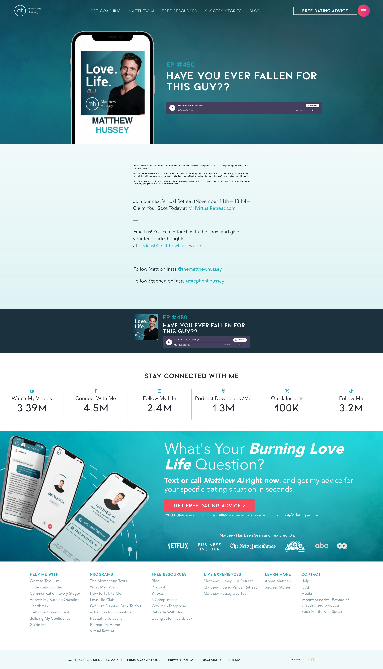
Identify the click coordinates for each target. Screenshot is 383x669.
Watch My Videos (32, 398)
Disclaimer (211, 659)
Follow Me (351, 398)
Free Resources (179, 10)
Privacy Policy (181, 659)
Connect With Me (95, 398)
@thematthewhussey (200, 269)
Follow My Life (159, 398)
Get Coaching (105, 10)
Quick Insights (287, 398)
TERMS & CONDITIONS (142, 659)
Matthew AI (141, 10)
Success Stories (223, 10)
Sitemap (235, 659)
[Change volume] (192, 110)
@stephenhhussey (205, 281)
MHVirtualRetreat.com (212, 208)
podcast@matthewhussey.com (170, 246)
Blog (254, 10)
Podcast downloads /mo (223, 398)
